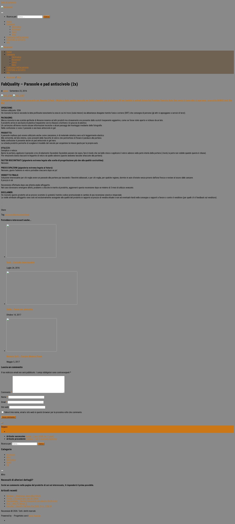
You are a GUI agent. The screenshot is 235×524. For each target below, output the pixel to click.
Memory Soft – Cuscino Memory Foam (24, 356)
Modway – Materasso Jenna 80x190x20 (24, 496)
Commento (6, 392)
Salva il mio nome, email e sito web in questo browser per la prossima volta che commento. (43, 412)
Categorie (11, 24)
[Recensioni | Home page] (7, 7)
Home (9, 21)
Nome (4, 397)
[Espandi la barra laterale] (2, 422)
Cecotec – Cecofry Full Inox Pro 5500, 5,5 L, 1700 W (29, 506)
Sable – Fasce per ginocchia (20, 309)
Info (8, 42)
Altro (14, 34)
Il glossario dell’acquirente (18, 37)
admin (5, 91)
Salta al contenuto (8, 2)
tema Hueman (35, 515)
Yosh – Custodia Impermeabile (21, 262)
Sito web (5, 407)
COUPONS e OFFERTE (16, 39)
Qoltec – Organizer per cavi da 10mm (22, 498)
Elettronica (16, 27)
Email (4, 402)
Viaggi (26, 214)
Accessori (16, 29)
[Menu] (2, 12)
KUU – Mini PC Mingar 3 (17, 503)
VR (8, 465)
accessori (9, 214)
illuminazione (18, 214)
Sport (14, 32)
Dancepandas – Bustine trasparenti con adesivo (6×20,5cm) (32, 501)
